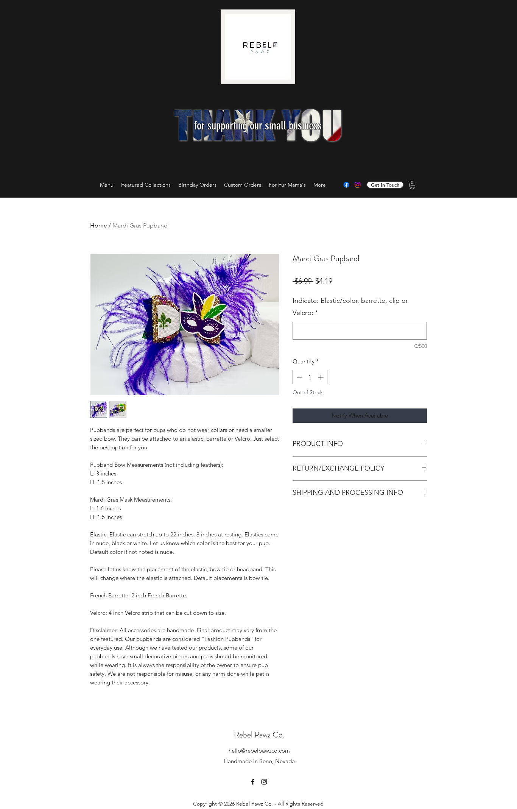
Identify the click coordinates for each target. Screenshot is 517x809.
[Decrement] (299, 377)
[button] (412, 185)
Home (98, 225)
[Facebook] (346, 185)
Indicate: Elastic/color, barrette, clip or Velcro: (350, 306)
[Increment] (321, 377)
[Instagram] (357, 185)
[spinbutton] (310, 377)
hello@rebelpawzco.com (259, 750)
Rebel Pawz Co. (259, 734)
